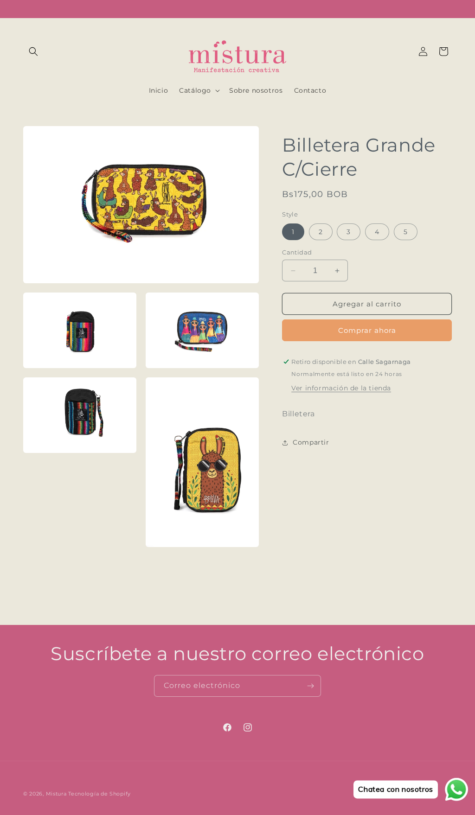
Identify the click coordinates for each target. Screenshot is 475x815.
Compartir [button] (311, 442)
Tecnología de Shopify (99, 793)
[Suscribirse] (310, 686)
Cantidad (297, 252)
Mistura (56, 793)
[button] (33, 51)
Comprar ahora (367, 330)
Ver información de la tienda (341, 388)
